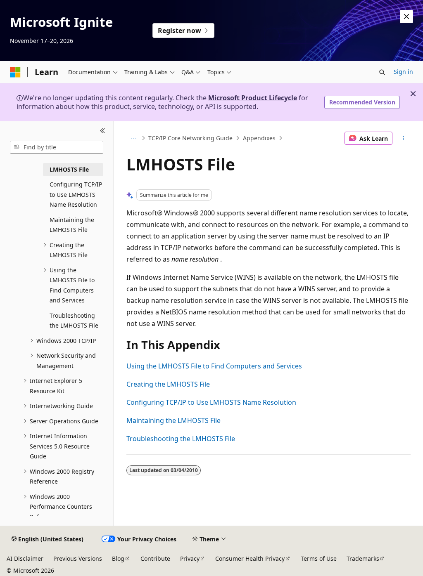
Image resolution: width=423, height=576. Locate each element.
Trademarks (363, 558)
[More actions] (403, 138)
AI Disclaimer (25, 558)
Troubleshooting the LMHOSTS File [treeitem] (74, 321)
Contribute (155, 558)
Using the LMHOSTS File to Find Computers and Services (214, 366)
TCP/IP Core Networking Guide (190, 138)
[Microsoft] (15, 72)
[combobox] (56, 147)
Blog (118, 558)
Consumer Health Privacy (250, 558)
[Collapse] (102, 131)
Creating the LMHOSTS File (168, 384)
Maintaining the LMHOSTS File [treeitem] (72, 225)
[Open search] (382, 72)
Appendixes (259, 138)
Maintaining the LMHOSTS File (173, 420)
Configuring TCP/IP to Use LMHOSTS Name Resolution (211, 402)
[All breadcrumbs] (133, 138)
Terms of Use (319, 558)
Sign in (403, 72)
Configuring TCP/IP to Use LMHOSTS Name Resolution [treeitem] (76, 194)
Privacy (190, 558)
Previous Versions (77, 558)
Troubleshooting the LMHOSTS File (180, 438)
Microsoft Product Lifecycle (252, 97)
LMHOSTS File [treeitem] (69, 169)
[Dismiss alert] (406, 16)
